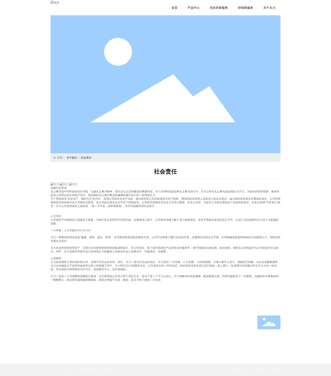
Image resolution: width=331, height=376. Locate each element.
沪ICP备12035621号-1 (239, 369)
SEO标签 (120, 369)
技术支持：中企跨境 (268, 369)
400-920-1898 (269, 339)
